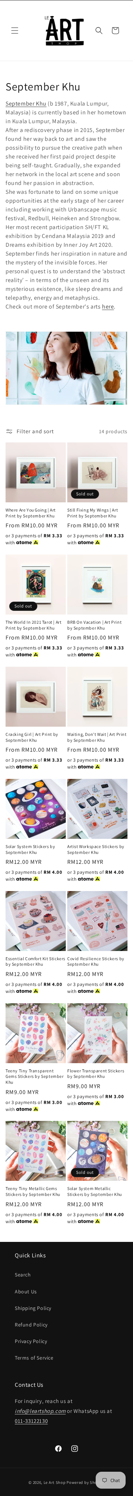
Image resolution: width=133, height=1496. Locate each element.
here (108, 306)
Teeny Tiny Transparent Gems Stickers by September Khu (35, 1076)
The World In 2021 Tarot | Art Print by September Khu (33, 625)
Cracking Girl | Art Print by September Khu (32, 737)
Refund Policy (31, 1324)
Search (23, 1274)
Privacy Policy (31, 1341)
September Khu (26, 103)
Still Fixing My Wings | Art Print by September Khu (92, 513)
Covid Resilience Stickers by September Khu (96, 961)
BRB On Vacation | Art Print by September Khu (94, 625)
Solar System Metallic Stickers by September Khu (94, 1191)
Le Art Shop (55, 1482)
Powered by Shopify (85, 1482)
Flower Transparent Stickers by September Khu (95, 1073)
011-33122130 (31, 1420)
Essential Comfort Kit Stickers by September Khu (35, 961)
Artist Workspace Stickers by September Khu (96, 849)
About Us (26, 1291)
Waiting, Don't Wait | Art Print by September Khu (97, 737)
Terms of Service (34, 1357)
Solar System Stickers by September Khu (30, 849)
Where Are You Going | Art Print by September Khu (31, 513)
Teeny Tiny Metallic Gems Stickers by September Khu (33, 1191)
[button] (15, 30)
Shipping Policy (33, 1308)
